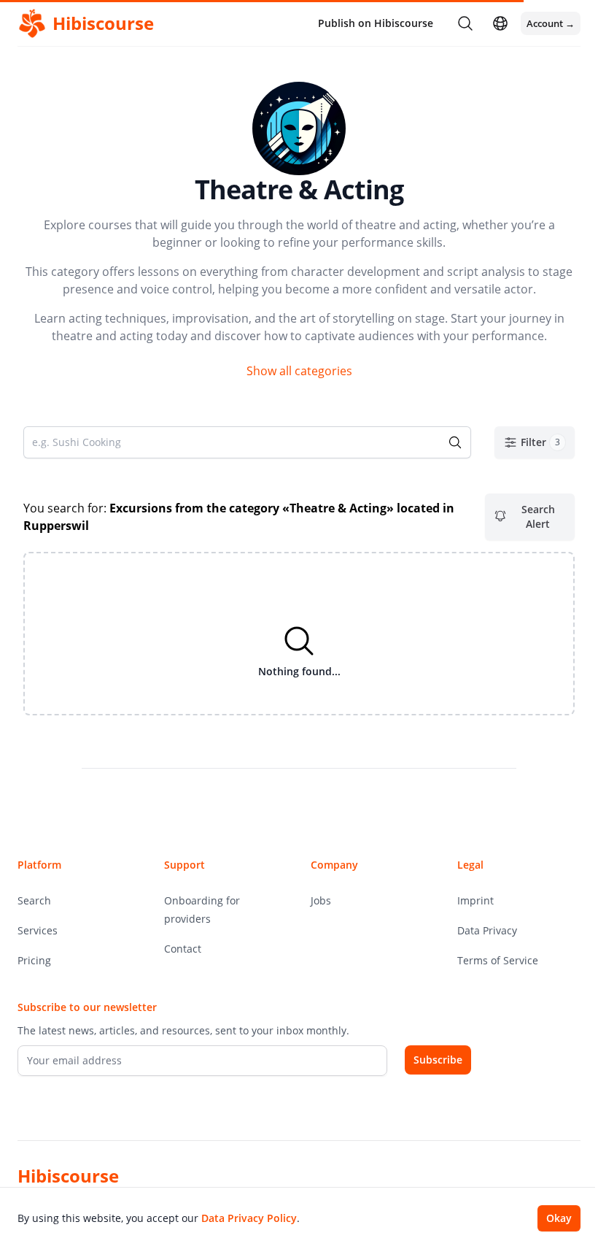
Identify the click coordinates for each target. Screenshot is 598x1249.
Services (38, 930)
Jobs (321, 900)
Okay (559, 1218)
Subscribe (437, 1060)
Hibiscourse (68, 1176)
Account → (551, 23)
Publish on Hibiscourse (375, 23)
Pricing (34, 960)
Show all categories (299, 371)
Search (34, 900)
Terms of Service (497, 960)
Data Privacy (487, 930)
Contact (182, 949)
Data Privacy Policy (249, 1218)
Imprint (475, 900)
